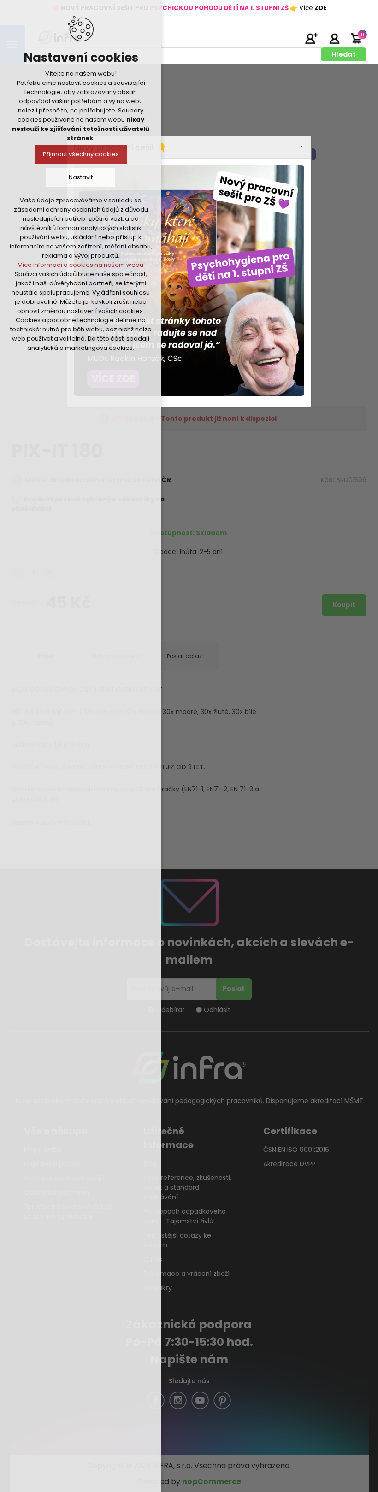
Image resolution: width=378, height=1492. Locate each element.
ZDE (320, 8)
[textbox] (177, 54)
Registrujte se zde (311, 38)
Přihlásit (334, 38)
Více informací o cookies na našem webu (80, 264)
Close (301, 146)
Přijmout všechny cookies (81, 154)
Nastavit (81, 177)
